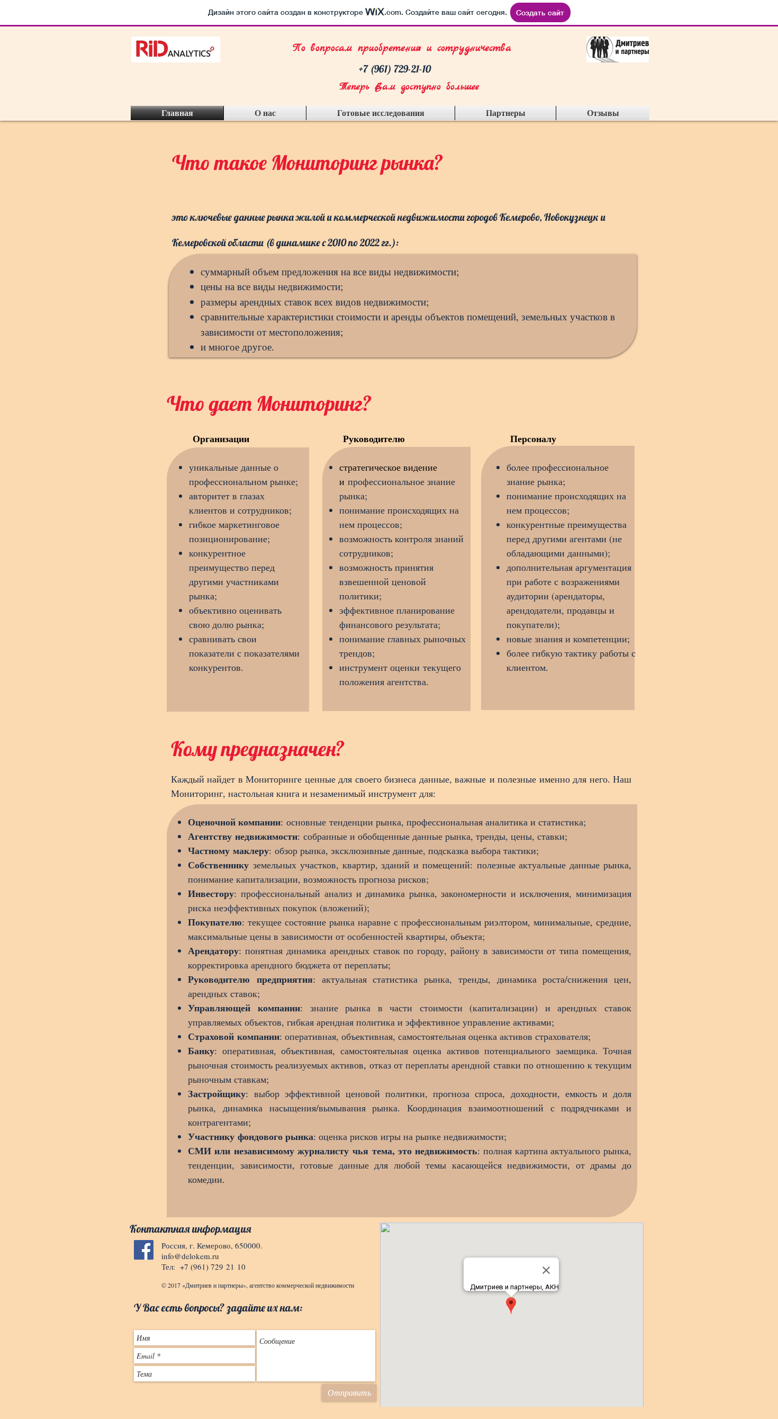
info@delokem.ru (190, 1256)
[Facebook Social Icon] (143, 1250)
